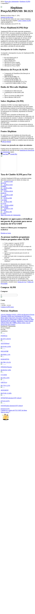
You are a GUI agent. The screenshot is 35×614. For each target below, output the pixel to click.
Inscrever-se (9, 535)
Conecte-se (4, 535)
